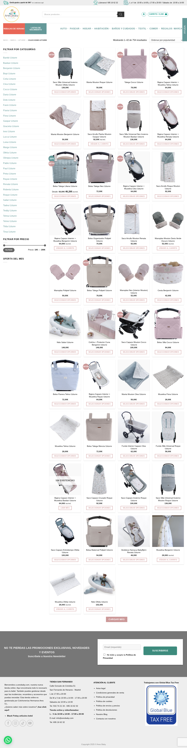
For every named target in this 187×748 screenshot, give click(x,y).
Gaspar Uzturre (10, 121)
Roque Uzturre (10, 195)
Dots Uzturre (9, 100)
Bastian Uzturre (10, 63)
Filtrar (8, 250)
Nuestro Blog (101, 714)
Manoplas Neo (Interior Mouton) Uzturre (134, 291)
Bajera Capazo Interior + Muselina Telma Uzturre (168, 83)
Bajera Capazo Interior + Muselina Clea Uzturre (133, 187)
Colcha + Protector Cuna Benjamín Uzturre (99, 343)
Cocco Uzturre (10, 89)
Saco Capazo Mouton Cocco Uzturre (133, 343)
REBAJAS (8, 29)
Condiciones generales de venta (110, 693)
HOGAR (87, 28)
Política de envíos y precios (108, 706)
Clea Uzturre (9, 84)
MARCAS (179, 28)
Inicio (5, 40)
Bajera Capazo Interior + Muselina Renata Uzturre (168, 135)
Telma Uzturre (10, 216)
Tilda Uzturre (9, 226)
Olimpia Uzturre (10, 158)
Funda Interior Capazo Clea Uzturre (134, 447)
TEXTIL (142, 28)
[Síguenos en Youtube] (30, 723)
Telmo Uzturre (10, 221)
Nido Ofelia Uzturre (99, 602)
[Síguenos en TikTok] (22, 723)
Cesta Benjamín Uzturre (168, 290)
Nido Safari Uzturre (65, 342)
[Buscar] (120, 14)
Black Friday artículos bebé (20, 716)
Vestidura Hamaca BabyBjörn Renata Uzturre (133, 551)
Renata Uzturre (10, 184)
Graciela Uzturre (11, 126)
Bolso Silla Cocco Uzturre (168, 342)
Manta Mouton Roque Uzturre (99, 82)
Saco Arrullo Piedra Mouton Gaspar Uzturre (99, 135)
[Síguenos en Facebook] (8, 723)
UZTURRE (21, 40)
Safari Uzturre (10, 200)
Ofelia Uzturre (10, 152)
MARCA (13, 40)
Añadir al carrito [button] (99, 144)
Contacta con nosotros (106, 719)
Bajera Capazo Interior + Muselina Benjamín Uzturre (65, 239)
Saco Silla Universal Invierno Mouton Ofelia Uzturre (65, 83)
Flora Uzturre (9, 116)
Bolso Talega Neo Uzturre (99, 186)
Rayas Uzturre (10, 179)
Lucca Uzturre (10, 137)
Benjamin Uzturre (11, 68)
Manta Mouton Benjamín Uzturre (65, 134)
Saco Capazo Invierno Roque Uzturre (133, 499)
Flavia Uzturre (10, 110)
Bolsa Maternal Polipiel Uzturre (99, 550)
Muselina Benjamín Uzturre (168, 550)
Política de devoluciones (106, 710)
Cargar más (117, 619)
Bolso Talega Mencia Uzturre (99, 446)
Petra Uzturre (9, 174)
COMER (153, 28)
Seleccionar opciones (65, 92)
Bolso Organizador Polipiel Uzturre (99, 239)
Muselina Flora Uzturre (168, 394)
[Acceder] (144, 14)
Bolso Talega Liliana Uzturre (65, 186)
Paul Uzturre (9, 168)
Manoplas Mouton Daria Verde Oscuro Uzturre (168, 239)
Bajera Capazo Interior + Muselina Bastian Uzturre (65, 499)
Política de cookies (104, 701)
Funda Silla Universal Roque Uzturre (168, 447)
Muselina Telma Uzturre (65, 446)
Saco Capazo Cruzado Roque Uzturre (99, 499)
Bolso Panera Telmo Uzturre (65, 394)
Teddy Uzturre (10, 210)
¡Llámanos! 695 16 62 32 (108, 3)
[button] (8, 740)
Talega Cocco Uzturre (133, 82)
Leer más (65, 508)
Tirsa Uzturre (9, 232)
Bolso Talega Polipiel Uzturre (99, 290)
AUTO (63, 28)
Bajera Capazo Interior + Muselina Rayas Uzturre (99, 395)
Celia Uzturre (9, 79)
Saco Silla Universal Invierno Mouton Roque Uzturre (168, 499)
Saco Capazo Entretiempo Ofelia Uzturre (65, 551)
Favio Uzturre (9, 105)
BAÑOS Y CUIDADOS (123, 28)
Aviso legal (100, 688)
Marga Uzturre (10, 147)
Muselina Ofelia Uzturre (65, 602)
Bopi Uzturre (9, 73)
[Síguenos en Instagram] (15, 723)
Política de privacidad (105, 697)
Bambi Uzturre (10, 58)
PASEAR (74, 28)
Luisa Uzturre (9, 142)
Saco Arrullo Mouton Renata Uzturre (134, 239)
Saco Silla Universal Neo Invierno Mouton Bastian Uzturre (133, 135)
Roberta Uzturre (11, 189)
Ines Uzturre (9, 131)
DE (14, 29)
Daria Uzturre (9, 94)
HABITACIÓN (101, 28)
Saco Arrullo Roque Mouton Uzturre (168, 187)
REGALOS (166, 28)
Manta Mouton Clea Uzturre (134, 394)
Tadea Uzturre (10, 205)
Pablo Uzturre (10, 163)
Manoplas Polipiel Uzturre (65, 290)
